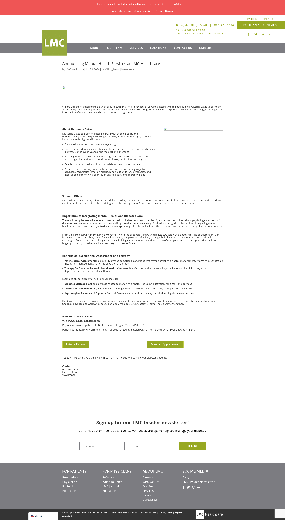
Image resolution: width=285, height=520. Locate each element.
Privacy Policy (165, 512)
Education (69, 491)
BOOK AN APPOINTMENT (261, 25)
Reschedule (70, 477)
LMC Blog (106, 69)
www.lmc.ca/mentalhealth (84, 320)
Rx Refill (67, 486)
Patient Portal (260, 19)
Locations (158, 48)
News (116, 69)
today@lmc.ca (177, 3)
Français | (183, 25)
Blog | (195, 25)
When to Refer (112, 482)
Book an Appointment (165, 344)
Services (136, 48)
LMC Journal (110, 486)
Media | (205, 25)
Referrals (108, 477)
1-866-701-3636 (222, 25)
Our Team (114, 48)
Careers (205, 48)
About (95, 48)
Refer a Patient (76, 344)
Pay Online (69, 482)
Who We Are (150, 482)
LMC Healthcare (75, 69)
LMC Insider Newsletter (199, 482)
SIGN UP (192, 446)
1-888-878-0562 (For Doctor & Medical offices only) (201, 33)
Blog (186, 477)
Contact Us (183, 48)
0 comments (127, 69)
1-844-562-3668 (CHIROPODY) (190, 30)
